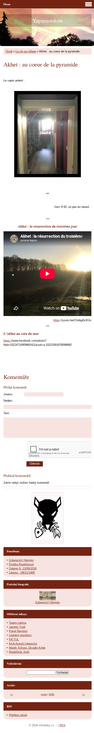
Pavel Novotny (18, 631)
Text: (6, 413)
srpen (44, 694)
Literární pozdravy (20, 635)
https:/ (7, 340)
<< (11, 694)
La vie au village (26, 51)
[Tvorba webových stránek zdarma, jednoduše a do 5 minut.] (56, 726)
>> (83, 694)
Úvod (9, 51)
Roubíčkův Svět (19, 652)
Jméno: (8, 394)
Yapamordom (48, 20)
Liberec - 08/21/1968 (22, 572)
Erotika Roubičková (21, 564)
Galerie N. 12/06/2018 (23, 568)
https (56, 320)
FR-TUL (14, 639)
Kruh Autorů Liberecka (23, 643)
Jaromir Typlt (17, 627)
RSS (62, 725)
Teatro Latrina (17, 622)
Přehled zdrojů (18, 715)
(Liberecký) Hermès (21, 560)
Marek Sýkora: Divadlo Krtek (27, 647)
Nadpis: (8, 400)
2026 (51, 694)
